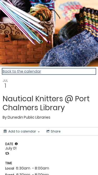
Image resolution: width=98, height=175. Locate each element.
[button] (16, 143)
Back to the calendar (22, 71)
